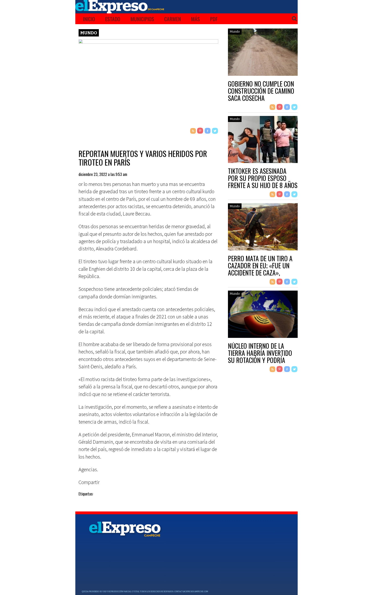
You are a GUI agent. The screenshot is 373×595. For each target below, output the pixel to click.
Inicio (89, 18)
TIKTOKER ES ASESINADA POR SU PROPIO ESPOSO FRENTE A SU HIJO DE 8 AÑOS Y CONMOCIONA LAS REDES (262, 181)
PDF (214, 18)
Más (195, 18)
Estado (112, 18)
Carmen (172, 18)
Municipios (142, 18)
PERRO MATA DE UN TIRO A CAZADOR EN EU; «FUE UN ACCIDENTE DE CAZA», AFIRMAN (260, 269)
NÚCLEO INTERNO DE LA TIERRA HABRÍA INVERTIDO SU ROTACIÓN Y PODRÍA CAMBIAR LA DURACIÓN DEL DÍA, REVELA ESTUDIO (261, 360)
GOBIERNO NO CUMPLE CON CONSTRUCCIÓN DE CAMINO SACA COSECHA (261, 91)
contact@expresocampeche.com (191, 591)
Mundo (88, 32)
